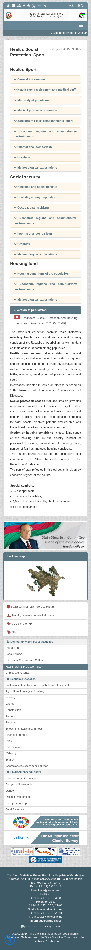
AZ (71, 6)
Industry (10, 697)
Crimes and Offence (18, 672)
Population (12, 647)
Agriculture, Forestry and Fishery (25, 691)
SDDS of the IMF (21, 623)
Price (9, 741)
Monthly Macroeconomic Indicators (32, 615)
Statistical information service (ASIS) (32, 606)
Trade (9, 716)
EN (80, 6)
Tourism (10, 759)
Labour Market (14, 654)
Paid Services (14, 747)
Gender (10, 790)
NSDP (15, 632)
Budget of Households (19, 784)
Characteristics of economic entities (27, 766)
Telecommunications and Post (24, 728)
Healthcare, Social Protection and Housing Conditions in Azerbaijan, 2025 (45, 320)
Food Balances (15, 809)
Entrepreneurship (16, 803)
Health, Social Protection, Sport (24, 666)
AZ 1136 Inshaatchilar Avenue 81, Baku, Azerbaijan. (52, 878)
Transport (11, 722)
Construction (13, 710)
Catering (11, 753)
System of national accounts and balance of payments (38, 685)
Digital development (18, 796)
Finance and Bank (17, 734)
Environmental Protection (21, 778)
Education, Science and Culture (25, 660)
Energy (10, 703)
